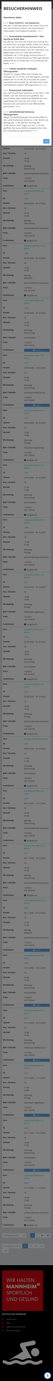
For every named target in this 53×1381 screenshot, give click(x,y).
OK (46, 141)
